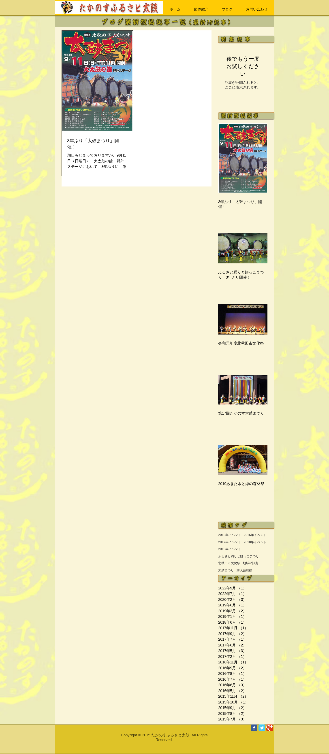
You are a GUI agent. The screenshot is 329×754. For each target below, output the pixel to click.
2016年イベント (255, 535)
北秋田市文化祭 (229, 563)
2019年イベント (229, 549)
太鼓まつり (226, 570)
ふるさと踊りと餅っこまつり (238, 556)
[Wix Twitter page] (261, 727)
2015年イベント (229, 535)
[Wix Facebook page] (254, 727)
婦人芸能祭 (244, 570)
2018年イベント (255, 542)
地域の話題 (250, 563)
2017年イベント (229, 542)
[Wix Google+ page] (269, 727)
